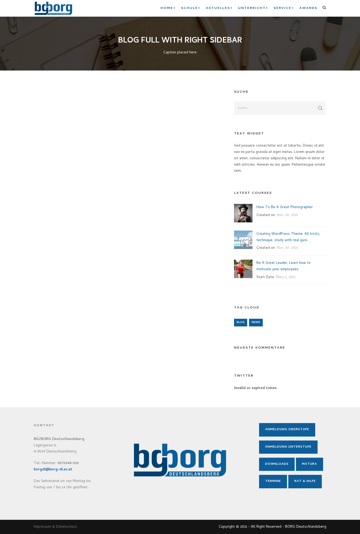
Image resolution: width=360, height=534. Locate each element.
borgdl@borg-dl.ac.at (53, 470)
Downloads (277, 464)
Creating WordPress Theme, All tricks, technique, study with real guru (288, 237)
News (256, 322)
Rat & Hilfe (305, 481)
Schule (189, 8)
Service (282, 8)
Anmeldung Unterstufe (288, 447)
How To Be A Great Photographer (284, 207)
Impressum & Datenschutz (55, 527)
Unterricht (252, 8)
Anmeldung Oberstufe (287, 429)
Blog (241, 322)
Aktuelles (218, 8)
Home (166, 8)
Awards (308, 8)
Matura (309, 464)
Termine (273, 481)
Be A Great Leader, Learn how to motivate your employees (283, 266)
